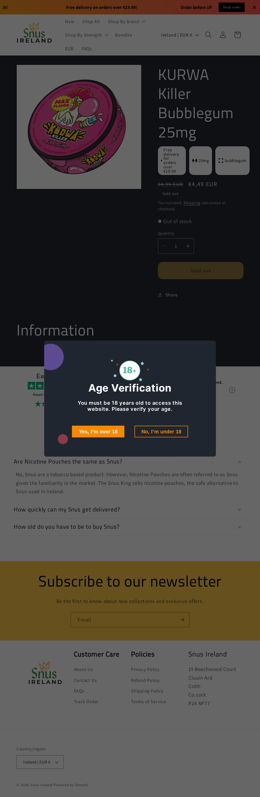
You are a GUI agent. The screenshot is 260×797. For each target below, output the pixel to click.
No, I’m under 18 (161, 431)
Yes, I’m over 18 (98, 431)
